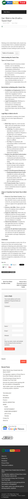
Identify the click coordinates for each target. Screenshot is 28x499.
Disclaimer (4, 460)
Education (5, 395)
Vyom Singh (14, 23)
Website (6, 335)
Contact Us (6, 418)
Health (6, 406)
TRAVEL (13, 272)
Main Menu (7, 12)
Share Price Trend (14, 494)
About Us (5, 420)
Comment (7, 306)
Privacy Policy (5, 463)
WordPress (13, 495)
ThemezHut (5, 497)
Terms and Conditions (7, 465)
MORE (4, 404)
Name (6, 326)
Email (6, 331)
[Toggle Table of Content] (16, 53)
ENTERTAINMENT (9, 409)
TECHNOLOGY (7, 393)
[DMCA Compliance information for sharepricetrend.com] (7, 437)
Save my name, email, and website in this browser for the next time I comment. (13, 343)
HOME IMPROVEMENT (10, 411)
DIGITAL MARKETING (9, 402)
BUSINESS (6, 397)
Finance (5, 400)
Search (3, 359)
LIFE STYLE (7, 413)
